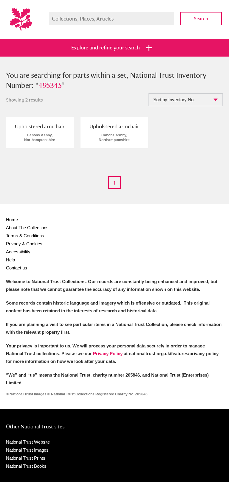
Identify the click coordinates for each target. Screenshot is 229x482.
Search (201, 18)
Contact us (16, 267)
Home (12, 219)
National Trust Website (28, 441)
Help (10, 259)
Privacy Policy (108, 353)
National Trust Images (27, 450)
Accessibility (18, 251)
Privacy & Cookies (24, 243)
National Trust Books (26, 466)
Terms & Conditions (25, 235)
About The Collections (27, 227)
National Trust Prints (25, 458)
